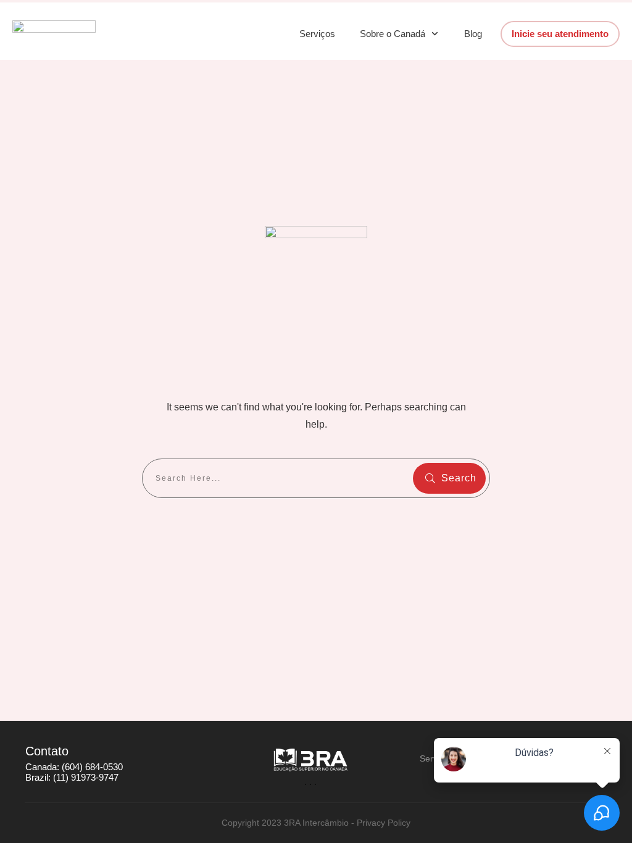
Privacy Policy (383, 823)
